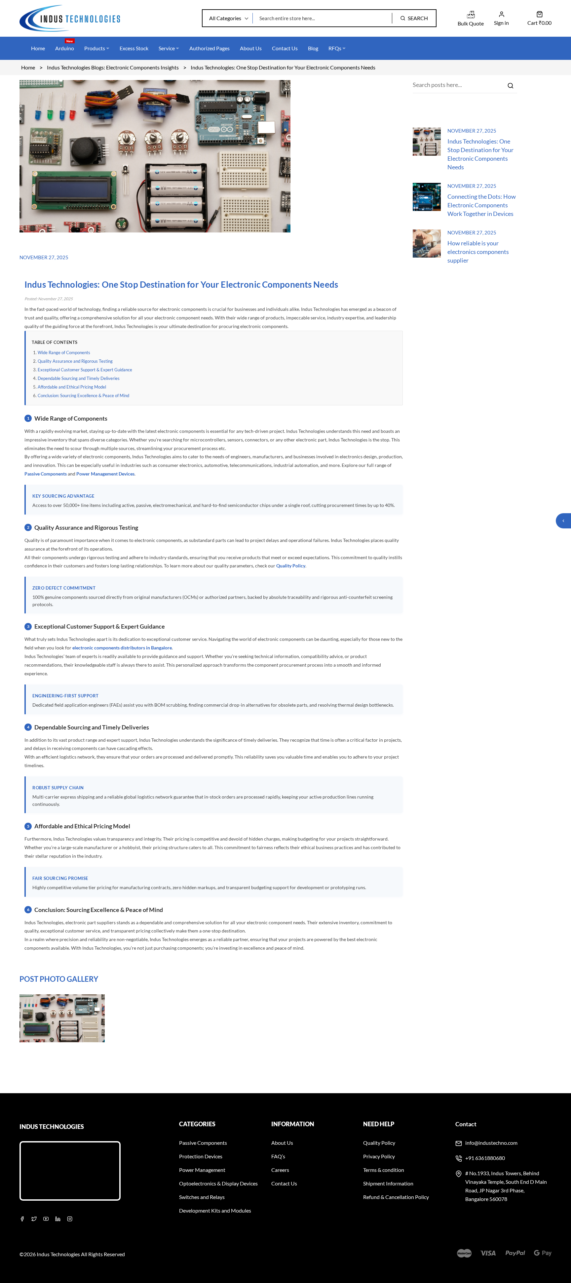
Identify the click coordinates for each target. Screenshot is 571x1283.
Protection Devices (200, 1156)
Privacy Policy (379, 1156)
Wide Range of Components (64, 352)
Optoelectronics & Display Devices (218, 1183)
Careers (280, 1170)
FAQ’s (278, 1156)
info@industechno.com (491, 1142)
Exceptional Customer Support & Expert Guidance (85, 369)
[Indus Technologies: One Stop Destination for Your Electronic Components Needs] (427, 153)
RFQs (342, 48)
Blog (320, 48)
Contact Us (292, 48)
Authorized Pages (217, 48)
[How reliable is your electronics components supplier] (427, 255)
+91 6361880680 (485, 1158)
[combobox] (465, 86)
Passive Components (45, 473)
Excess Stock (137, 48)
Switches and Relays (202, 1197)
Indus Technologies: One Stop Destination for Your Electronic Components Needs (480, 154)
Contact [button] (465, 1124)
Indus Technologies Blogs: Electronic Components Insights (113, 67)
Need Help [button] (378, 1124)
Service (170, 48)
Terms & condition (383, 1170)
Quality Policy (290, 565)
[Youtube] (46, 1218)
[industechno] (71, 18)
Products (94, 48)
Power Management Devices (105, 473)
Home (38, 48)
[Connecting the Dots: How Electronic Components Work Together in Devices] (427, 209)
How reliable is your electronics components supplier (478, 251)
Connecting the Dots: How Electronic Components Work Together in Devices (481, 205)
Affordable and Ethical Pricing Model (72, 387)
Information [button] (292, 1124)
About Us (258, 48)
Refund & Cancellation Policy (396, 1197)
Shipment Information (388, 1183)
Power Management (202, 1170)
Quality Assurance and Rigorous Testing (75, 361)
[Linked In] (57, 1218)
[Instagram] (69, 1218)
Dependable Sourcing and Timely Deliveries (79, 378)
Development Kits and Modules (215, 1210)
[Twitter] (34, 1218)
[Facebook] (22, 1218)
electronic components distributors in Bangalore (122, 647)
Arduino (64, 45)
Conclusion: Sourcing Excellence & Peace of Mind (83, 395)
